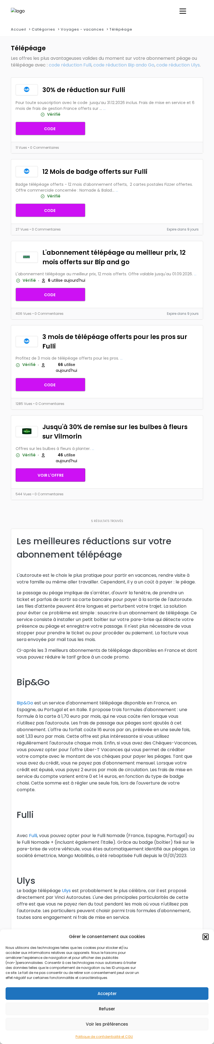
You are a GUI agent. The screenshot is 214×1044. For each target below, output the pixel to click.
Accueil (18, 29)
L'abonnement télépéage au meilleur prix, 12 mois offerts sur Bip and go (114, 257)
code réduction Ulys (178, 65)
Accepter (107, 993)
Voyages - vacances (82, 29)
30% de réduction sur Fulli (83, 89)
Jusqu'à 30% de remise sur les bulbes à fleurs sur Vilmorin (115, 431)
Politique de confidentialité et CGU (104, 1036)
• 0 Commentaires (43, 147)
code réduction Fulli (70, 65)
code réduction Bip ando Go (123, 65)
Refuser (107, 1009)
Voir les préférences (107, 1024)
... (104, 108)
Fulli (33, 835)
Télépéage (121, 29)
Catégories (43, 29)
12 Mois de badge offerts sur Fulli (94, 171)
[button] (205, 936)
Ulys (66, 890)
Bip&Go (25, 703)
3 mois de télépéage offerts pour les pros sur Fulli (114, 341)
